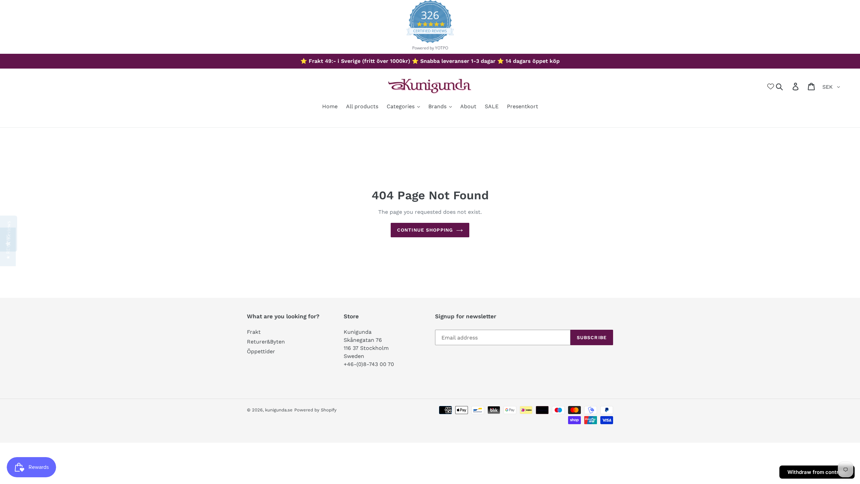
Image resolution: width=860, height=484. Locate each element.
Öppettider (261, 351)
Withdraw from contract (817, 472)
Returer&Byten (266, 341)
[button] (8, 247)
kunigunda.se (279, 409)
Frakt (254, 332)
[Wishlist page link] (770, 86)
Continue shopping (425, 230)
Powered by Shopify (315, 409)
